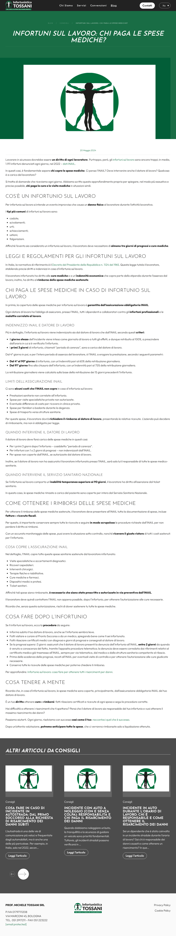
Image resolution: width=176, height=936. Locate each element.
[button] (147, 5)
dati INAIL (69, 163)
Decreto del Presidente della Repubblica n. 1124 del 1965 (85, 264)
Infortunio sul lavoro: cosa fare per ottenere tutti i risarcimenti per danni (70, 672)
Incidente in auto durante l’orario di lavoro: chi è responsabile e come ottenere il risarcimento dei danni (145, 816)
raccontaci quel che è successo (111, 719)
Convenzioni (98, 5)
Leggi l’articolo (17, 856)
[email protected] (16, 924)
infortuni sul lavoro (123, 159)
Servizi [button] (81, 5)
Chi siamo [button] (66, 5)
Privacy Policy (162, 905)
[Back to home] (18, 5)
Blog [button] (114, 5)
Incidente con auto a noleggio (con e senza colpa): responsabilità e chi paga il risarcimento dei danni (87, 815)
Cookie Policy (162, 910)
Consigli (10, 801)
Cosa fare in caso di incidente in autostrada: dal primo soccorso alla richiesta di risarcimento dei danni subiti (29, 816)
